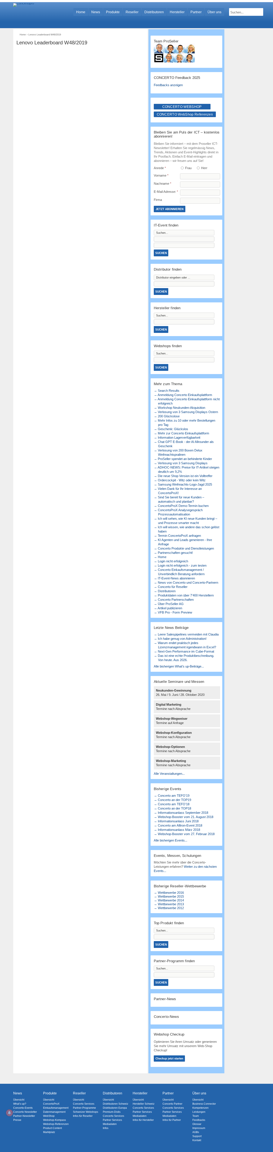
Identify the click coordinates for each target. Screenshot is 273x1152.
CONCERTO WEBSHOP (182, 107)
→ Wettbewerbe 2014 (169, 900)
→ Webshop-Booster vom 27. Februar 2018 (184, 834)
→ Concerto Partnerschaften (174, 599)
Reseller (132, 12)
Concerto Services (83, 1103)
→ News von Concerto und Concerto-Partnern (186, 582)
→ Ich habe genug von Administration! (180, 638)
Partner (196, 12)
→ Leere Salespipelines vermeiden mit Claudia (186, 634)
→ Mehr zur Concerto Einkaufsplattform (181, 433)
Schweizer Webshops (85, 1111)
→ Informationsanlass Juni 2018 (176, 821)
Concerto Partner (172, 1103)
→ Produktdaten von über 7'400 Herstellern (184, 595)
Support (197, 1136)
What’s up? (19, 1103)
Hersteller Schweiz (143, 1103)
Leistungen (198, 1111)
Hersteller (177, 12)
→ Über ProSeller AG (169, 604)
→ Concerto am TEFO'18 (171, 804)
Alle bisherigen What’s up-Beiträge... (179, 666)
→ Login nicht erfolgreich (171, 561)
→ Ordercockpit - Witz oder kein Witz (180, 480)
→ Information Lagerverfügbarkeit (177, 437)
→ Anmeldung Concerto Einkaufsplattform (183, 395)
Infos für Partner (172, 1120)
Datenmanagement (54, 1111)
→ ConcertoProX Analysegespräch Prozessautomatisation (178, 512)
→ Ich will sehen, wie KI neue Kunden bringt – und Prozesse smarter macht (185, 521)
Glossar (196, 1124)
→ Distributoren (165, 591)
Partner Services (112, 1120)
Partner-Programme (84, 1107)
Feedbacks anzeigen (168, 85)
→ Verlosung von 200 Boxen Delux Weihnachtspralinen (178, 452)
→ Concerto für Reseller (170, 587)
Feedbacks (198, 1120)
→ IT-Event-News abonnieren (174, 578)
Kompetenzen (200, 1107)
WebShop (49, 1115)
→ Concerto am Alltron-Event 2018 (178, 825)
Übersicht (18, 1099)
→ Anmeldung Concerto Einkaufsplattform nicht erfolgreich (187, 401)
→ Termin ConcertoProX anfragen (177, 535)
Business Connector (204, 1103)
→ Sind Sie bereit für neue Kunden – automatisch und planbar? (179, 499)
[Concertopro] (23, 10)
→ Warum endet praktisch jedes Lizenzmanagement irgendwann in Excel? (185, 645)
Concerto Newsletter (25, 1111)
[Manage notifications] (9, 1112)
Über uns (214, 12)
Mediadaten (110, 1124)
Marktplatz (49, 1132)
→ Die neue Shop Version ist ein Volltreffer (183, 476)
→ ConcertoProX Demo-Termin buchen (181, 506)
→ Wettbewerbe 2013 (169, 904)
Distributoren (154, 12)
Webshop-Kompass (54, 1120)
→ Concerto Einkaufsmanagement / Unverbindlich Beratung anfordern (179, 572)
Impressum (198, 1128)
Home (80, 12)
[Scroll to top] (267, 1141)
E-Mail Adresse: (166, 191)
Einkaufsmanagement (55, 1107)
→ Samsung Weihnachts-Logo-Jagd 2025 (183, 484)
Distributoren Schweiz (115, 1103)
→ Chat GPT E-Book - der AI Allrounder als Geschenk (184, 444)
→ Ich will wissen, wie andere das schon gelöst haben (186, 529)
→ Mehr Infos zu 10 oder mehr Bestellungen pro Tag (184, 423)
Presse (17, 1120)
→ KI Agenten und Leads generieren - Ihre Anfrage (183, 542)
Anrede (160, 168)
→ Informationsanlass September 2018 (181, 812)
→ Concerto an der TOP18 (172, 808)
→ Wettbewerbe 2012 (169, 908)
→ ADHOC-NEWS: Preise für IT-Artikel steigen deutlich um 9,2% (186, 469)
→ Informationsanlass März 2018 (177, 829)
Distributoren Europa (115, 1107)
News (95, 12)
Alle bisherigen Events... (170, 840)
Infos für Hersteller (143, 1120)
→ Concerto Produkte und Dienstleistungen (184, 548)
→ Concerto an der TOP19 (172, 800)
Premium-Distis (112, 1111)
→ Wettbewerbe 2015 (169, 896)
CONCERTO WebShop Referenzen (185, 114)
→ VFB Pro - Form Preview (173, 612)
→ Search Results (166, 390)
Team (195, 1115)
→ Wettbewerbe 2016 (169, 892)
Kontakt (196, 1140)
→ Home (160, 557)
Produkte (113, 12)
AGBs (195, 1132)
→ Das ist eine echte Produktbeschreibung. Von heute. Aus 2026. (184, 658)
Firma (158, 200)
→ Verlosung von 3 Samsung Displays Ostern (186, 412)
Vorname (161, 175)
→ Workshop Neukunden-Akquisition (179, 407)
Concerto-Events (23, 1107)
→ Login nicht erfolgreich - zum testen (180, 565)
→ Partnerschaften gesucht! (173, 552)
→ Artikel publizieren (168, 608)
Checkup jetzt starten (169, 1058)
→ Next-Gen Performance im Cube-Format (184, 651)
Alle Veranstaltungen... (169, 773)
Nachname (162, 183)
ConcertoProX (51, 1103)
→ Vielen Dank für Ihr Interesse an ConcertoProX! (178, 491)
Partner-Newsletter (24, 1115)
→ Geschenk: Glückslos (171, 429)
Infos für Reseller (83, 1115)
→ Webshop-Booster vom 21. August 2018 (183, 817)
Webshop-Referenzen (56, 1124)
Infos (105, 1128)
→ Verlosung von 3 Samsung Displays (181, 463)
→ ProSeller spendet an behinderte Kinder (183, 459)
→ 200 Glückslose (167, 416)
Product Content (52, 1128)
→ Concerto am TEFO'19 (171, 795)
